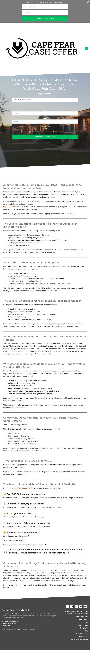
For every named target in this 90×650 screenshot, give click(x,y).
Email (45, 118)
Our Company (83, 625)
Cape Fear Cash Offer (11, 207)
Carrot (32, 629)
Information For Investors (79, 640)
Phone (45, 110)
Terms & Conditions (44, 131)
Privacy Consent (45, 126)
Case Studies (83, 637)
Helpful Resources (82, 634)
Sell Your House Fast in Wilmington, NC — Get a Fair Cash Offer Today (76, 612)
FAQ (87, 622)
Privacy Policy (59, 131)
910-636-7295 (6, 625)
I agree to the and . (46, 131)
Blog (86, 631)
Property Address (45, 94)
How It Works (83, 619)
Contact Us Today (82, 616)
